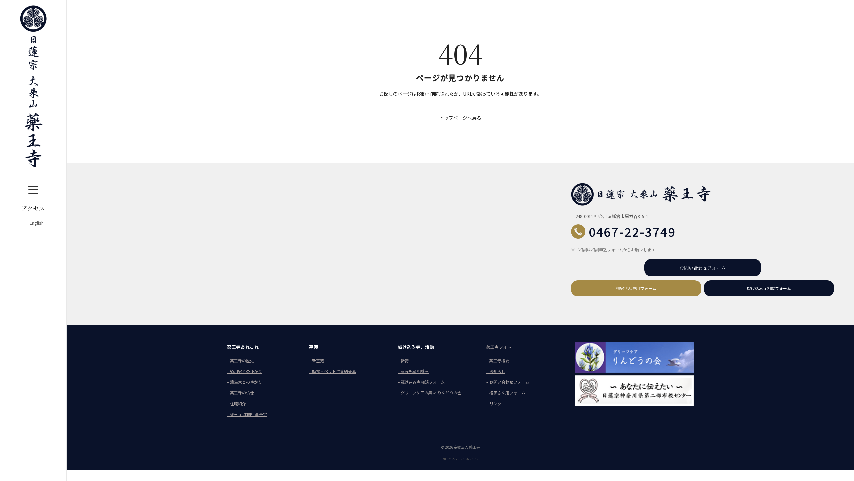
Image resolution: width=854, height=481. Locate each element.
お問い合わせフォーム (702, 267)
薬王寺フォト (499, 347)
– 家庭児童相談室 (413, 371)
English (37, 223)
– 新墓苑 (316, 360)
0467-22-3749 (632, 231)
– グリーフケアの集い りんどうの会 (429, 392)
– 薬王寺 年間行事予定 (247, 414)
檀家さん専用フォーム (636, 288)
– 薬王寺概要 (497, 360)
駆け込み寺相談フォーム (769, 288)
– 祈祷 (403, 360)
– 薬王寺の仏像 (240, 392)
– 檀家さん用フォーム (505, 392)
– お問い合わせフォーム (507, 382)
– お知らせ (495, 371)
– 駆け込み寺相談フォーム (421, 382)
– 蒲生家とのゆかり (244, 382)
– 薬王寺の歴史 (240, 360)
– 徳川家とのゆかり (244, 371)
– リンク (493, 403)
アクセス (33, 208)
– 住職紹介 (236, 403)
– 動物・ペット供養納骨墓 (332, 371)
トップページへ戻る (460, 117)
